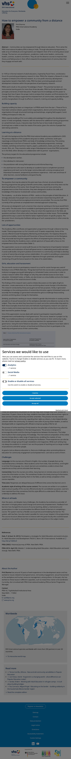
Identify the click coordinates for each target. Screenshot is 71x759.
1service (12, 368)
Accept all (35, 403)
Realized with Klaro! (62, 410)
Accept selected (35, 398)
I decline (35, 393)
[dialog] (35, 379)
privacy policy (20, 361)
